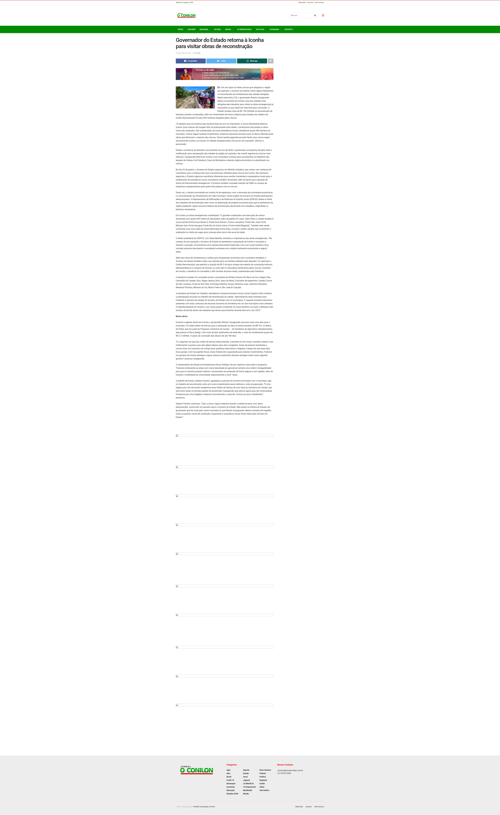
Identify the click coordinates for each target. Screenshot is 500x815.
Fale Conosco (319, 2)
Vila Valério (264, 790)
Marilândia (247, 790)
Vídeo (262, 787)
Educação (231, 790)
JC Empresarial (244, 29)
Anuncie (310, 2)
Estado (217, 29)
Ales (228, 773)
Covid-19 (230, 780)
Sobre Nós (302, 2)
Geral (245, 777)
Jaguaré (191, 29)
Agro (228, 770)
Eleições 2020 (232, 794)
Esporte (289, 29)
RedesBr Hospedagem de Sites (204, 807)
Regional (204, 29)
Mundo (246, 794)
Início (180, 29)
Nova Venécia (265, 770)
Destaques (231, 783)
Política (260, 29)
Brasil (228, 29)
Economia (274, 29)
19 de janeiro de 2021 (183, 53)
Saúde (262, 783)
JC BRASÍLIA (248, 783)
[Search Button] (315, 15)
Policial (263, 773)
